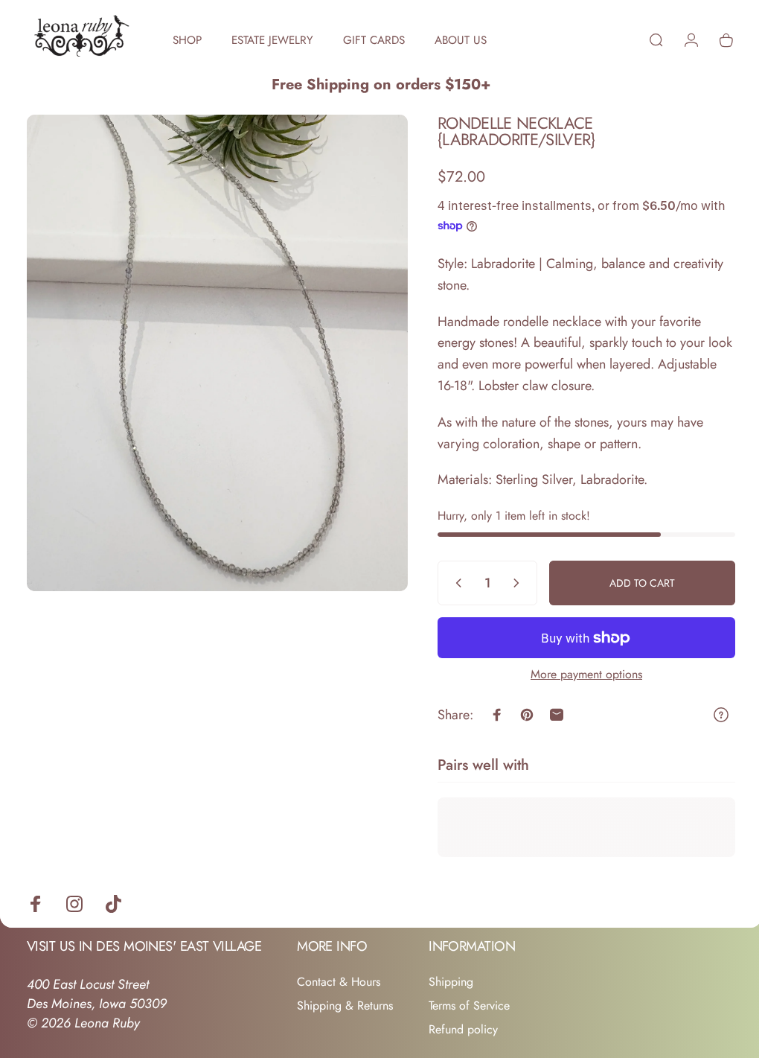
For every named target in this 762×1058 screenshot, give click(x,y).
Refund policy (463, 1029)
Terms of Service (469, 1005)
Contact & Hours (338, 982)
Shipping (451, 982)
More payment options (575, 674)
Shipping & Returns (345, 1005)
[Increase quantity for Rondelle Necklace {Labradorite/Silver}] (508, 583)
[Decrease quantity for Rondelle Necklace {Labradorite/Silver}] (444, 583)
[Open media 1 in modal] (212, 346)
